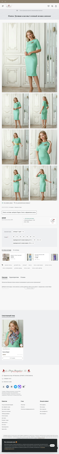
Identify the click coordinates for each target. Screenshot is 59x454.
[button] (11, 259)
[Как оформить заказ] (5, 1)
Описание (4, 277)
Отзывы (23, 277)
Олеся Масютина (6, 348)
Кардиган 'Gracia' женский (16, 255)
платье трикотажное (38, 265)
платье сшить (27, 268)
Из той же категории (6, 250)
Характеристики (14, 277)
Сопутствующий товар (8, 315)
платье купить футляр (37, 268)
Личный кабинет (44, 401)
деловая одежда (18, 268)
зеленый (25, 265)
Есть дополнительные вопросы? (23, 203)
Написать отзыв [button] (18, 207)
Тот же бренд (16, 250)
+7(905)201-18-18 (41, 438)
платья (30, 265)
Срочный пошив (7, 231)
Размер (5, 237)
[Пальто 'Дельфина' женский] (54, 257)
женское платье (8, 265)
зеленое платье (48, 265)
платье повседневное (7, 268)
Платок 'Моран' (6, 352)
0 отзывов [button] (11, 207)
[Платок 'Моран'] (12, 333)
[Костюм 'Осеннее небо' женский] (30, 257)
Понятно (52, 445)
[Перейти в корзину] (56, 6)
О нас (22, 401)
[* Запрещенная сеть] (23, 386)
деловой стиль (17, 265)
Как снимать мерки (8, 203)
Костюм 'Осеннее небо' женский (39, 255)
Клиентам (4, 401)
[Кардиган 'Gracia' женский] (6, 257)
